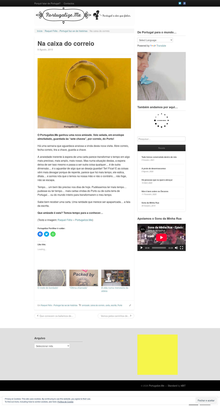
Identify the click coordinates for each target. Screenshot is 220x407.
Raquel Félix (65, 220)
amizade (86, 305)
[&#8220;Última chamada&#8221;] (83, 278)
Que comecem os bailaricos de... (56, 315)
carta (107, 305)
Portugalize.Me (83, 220)
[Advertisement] (157, 355)
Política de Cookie (65, 401)
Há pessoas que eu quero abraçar (157, 179)
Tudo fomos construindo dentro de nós (159, 157)
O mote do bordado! (48, 287)
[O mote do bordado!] (52, 278)
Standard (172, 385)
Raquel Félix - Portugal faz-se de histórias (59, 305)
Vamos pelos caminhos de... (114, 315)
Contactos (69, 3)
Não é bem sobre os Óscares (155, 191)
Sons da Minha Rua (150, 202)
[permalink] (129, 305)
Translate (161, 45)
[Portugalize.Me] (110, 16)
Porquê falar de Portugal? (47, 3)
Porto (120, 305)
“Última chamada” (78, 287)
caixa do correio (98, 305)
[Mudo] (176, 247)
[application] (161, 237)
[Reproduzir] (141, 247)
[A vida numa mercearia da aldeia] (115, 278)
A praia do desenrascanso (154, 168)
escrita (114, 305)
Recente (161, 148)
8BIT (183, 385)
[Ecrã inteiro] (181, 247)
